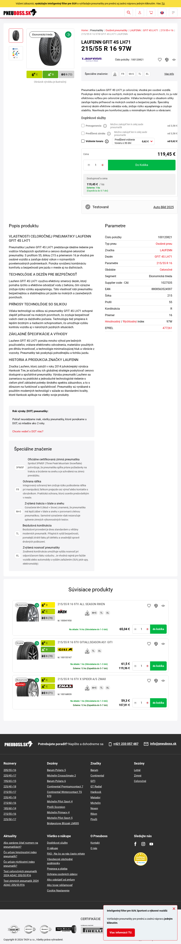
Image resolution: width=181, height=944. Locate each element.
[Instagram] (143, 844)
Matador (95, 797)
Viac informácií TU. (121, 932)
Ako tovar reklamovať (59, 885)
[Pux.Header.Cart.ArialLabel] (151, 12)
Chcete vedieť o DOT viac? (27, 431)
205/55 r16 (10, 770)
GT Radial (96, 786)
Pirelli (93, 819)
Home (84, 30)
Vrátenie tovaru (94, 141)
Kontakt (95, 842)
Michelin (95, 803)
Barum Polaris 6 (56, 781)
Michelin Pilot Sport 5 (59, 818)
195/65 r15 (10, 781)
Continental (97, 775)
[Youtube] (151, 844)
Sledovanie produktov (163, 605)
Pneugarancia (93, 125)
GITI (92, 781)
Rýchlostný (130, 321)
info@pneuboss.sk (163, 743)
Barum (94, 770)
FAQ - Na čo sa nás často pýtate (66, 853)
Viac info (169, 73)
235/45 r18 (10, 797)
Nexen (94, 808)
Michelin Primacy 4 (58, 812)
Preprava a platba (57, 868)
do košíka (141, 165)
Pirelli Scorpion (56, 807)
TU (163, 3)
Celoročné (166, 269)
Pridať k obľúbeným (149, 605)
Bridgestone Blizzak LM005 (63, 823)
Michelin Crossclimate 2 (61, 775)
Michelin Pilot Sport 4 (59, 801)
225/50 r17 (10, 819)
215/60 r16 (10, 803)
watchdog (174, 59)
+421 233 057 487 (125, 744)
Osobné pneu (164, 243)
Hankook (95, 792)
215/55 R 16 (164, 263)
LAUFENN (135, 30)
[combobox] (133, 141)
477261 (167, 328)
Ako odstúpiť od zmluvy (61, 879)
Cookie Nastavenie (58, 890)
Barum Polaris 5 (56, 770)
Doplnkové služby (57, 842)
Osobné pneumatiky (116, 30)
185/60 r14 (10, 808)
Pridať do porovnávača (156, 605)
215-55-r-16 (166, 30)
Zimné (137, 775)
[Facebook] (135, 844)
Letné (137, 770)
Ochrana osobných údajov (62, 874)
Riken (93, 813)
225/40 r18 (10, 786)
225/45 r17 (10, 775)
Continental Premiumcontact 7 (65, 786)
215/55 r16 (10, 813)
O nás (93, 848)
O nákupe (52, 848)
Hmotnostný (112, 321)
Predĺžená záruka (95, 133)
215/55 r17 (10, 792)
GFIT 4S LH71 (150, 30)
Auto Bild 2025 (163, 207)
